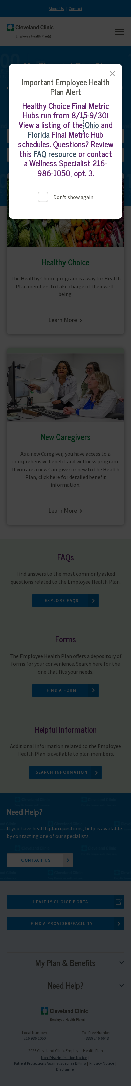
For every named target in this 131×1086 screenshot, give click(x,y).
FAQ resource (55, 153)
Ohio (92, 124)
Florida (39, 134)
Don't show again (73, 197)
